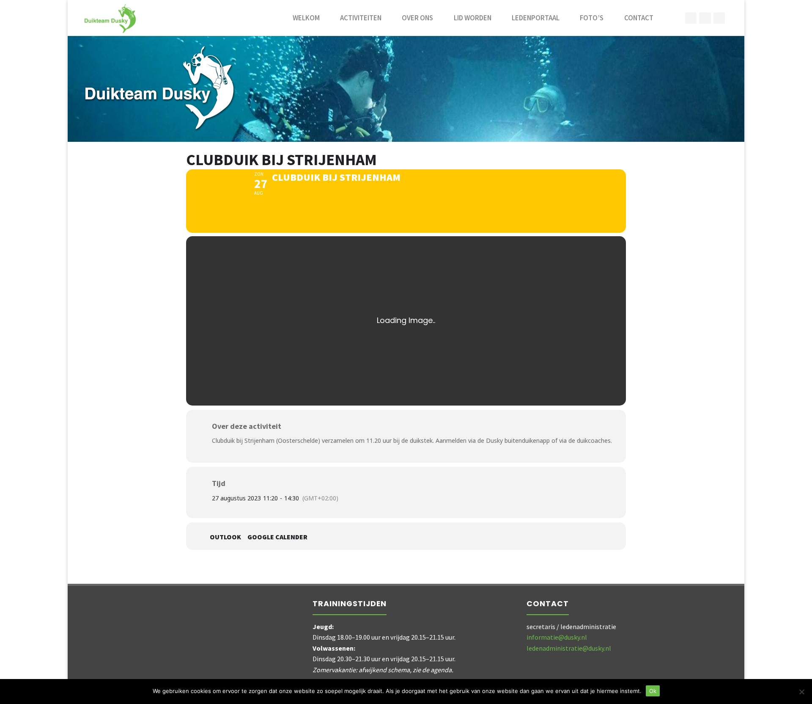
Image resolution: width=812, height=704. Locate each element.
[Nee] (801, 691)
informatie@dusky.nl (557, 637)
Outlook (225, 537)
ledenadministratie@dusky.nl (569, 648)
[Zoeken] (673, 18)
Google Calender (277, 537)
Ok (652, 690)
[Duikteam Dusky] (110, 18)
